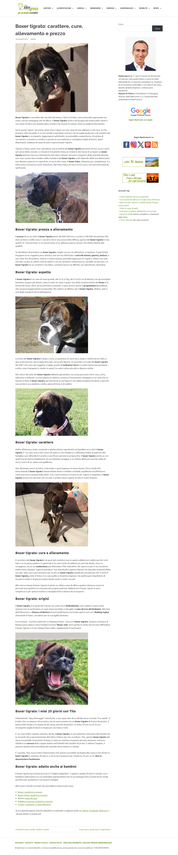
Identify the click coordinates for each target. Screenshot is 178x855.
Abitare (47, 8)
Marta (33, 39)
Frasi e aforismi (126, 220)
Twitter (85, 810)
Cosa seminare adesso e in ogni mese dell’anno (140, 199)
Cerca (120, 24)
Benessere (95, 8)
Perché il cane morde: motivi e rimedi (33, 829)
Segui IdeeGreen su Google (140, 120)
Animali (80, 8)
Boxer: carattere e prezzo (30, 792)
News (156, 8)
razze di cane (31, 798)
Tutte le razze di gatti (129, 208)
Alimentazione (64, 8)
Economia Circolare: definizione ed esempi (138, 211)
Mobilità (143, 8)
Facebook (93, 810)
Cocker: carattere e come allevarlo (34, 804)
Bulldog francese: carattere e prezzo (35, 801)
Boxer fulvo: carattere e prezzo (33, 795)
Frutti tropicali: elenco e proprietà (134, 196)
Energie (110, 8)
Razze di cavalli (126, 214)
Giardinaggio (126, 8)
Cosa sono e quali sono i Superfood (94, 829)
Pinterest (103, 810)
